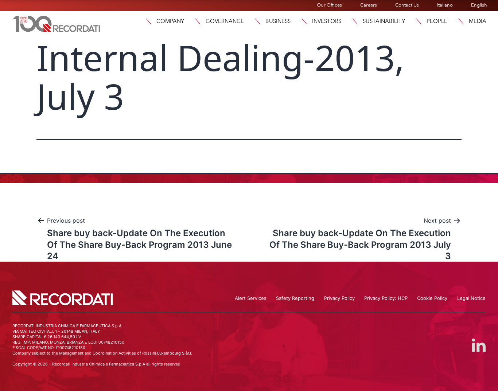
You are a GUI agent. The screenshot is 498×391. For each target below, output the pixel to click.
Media (477, 21)
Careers (368, 5)
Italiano (445, 5)
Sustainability (384, 21)
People (437, 21)
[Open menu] (148, 21)
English (479, 5)
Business (278, 21)
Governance (225, 21)
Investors (326, 21)
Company (170, 21)
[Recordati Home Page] (56, 23)
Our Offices (329, 5)
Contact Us (407, 5)
